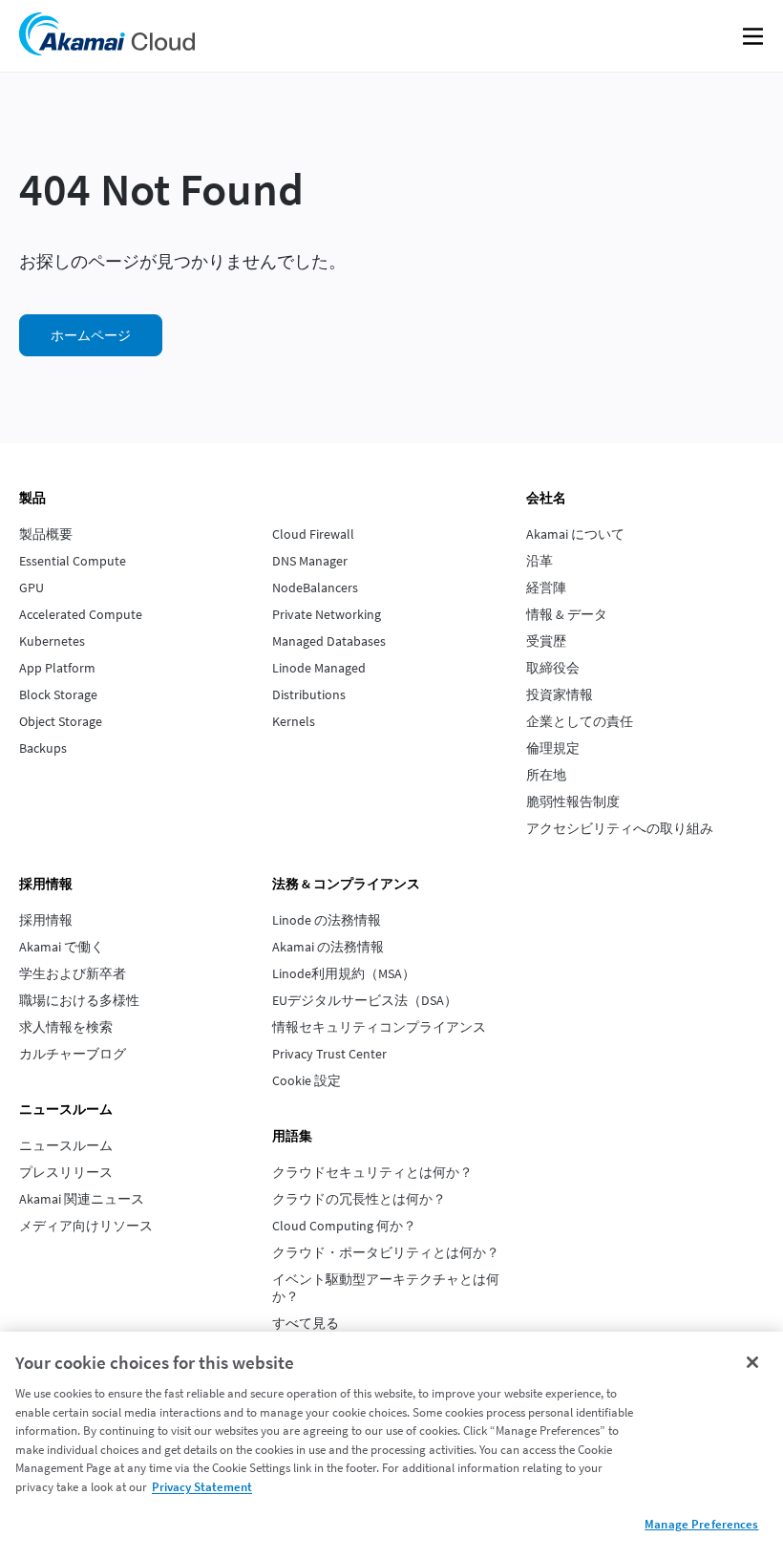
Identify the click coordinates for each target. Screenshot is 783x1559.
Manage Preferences (701, 1524)
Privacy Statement (202, 1487)
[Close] (752, 1362)
